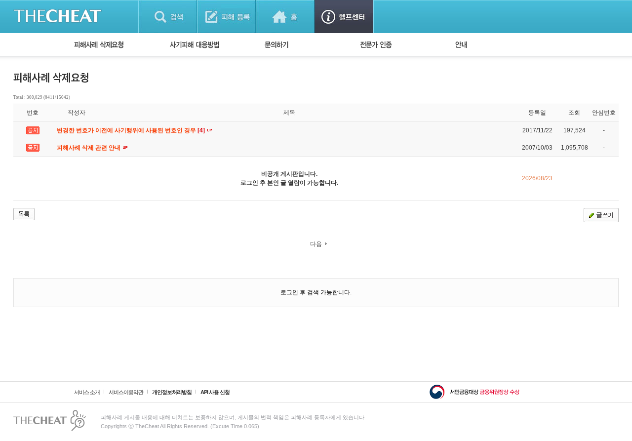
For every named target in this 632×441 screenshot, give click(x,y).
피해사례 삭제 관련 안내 (89, 147)
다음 (316, 244)
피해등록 (226, 16)
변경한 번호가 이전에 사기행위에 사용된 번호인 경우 (131, 130)
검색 (167, 16)
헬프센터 (344, 16)
